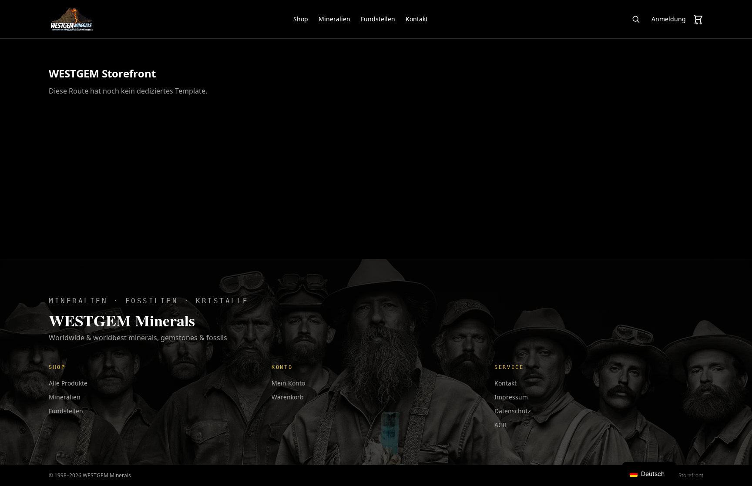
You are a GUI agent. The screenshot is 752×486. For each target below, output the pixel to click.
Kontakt (417, 19)
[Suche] (636, 19)
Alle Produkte (68, 383)
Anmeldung (668, 19)
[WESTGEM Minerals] (71, 19)
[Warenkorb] (698, 19)
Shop (300, 19)
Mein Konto (288, 383)
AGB (500, 425)
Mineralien (334, 19)
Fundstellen (378, 19)
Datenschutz (512, 411)
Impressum (511, 397)
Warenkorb (288, 397)
